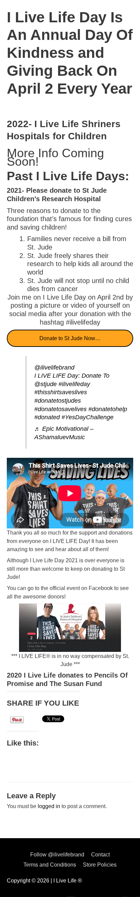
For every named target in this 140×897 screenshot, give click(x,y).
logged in (49, 806)
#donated (47, 417)
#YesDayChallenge (87, 417)
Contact (100, 854)
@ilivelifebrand (54, 367)
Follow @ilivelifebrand (57, 854)
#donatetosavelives (60, 409)
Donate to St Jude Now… (70, 338)
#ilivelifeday (74, 384)
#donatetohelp (107, 409)
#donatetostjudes (57, 400)
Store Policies (100, 864)
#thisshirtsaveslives (60, 392)
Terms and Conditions (49, 864)
